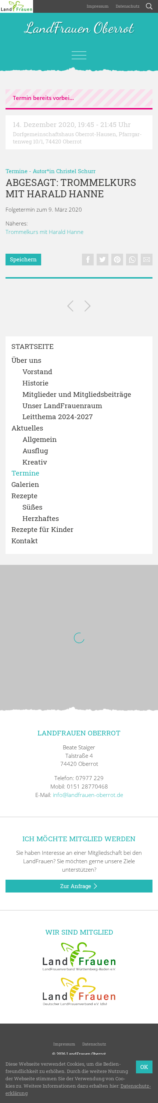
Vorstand (37, 372)
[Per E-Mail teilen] (146, 259)
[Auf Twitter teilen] (102, 259)
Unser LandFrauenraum (62, 406)
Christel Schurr (76, 171)
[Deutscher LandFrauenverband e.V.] (79, 991)
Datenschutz (127, 6)
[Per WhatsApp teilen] (132, 259)
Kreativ (34, 462)
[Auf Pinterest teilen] (117, 259)
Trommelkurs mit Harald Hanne (44, 231)
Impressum (97, 6)
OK (144, 1066)
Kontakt (24, 541)
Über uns (26, 360)
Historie (35, 383)
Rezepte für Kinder (42, 529)
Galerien (25, 484)
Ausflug (35, 451)
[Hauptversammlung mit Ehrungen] (87, 307)
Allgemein (39, 439)
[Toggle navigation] (79, 55)
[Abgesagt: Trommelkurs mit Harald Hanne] (70, 307)
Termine (17, 171)
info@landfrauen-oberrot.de (88, 794)
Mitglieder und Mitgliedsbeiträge (76, 394)
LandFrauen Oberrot (79, 28)
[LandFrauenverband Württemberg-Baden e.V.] (79, 955)
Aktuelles (27, 428)
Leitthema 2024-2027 (57, 417)
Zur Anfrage (76, 886)
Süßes (32, 507)
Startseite (32, 346)
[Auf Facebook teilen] (88, 259)
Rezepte (24, 496)
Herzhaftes (40, 518)
